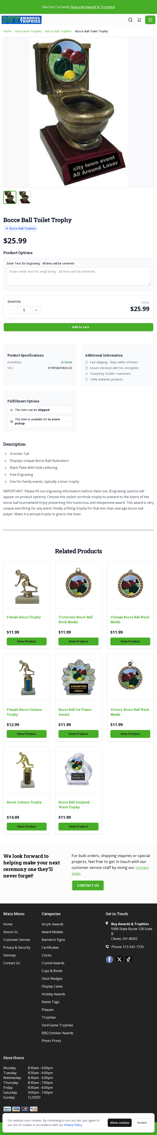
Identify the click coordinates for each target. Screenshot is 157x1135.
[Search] (130, 20)
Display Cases (52, 986)
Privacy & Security (16, 947)
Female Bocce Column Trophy (24, 712)
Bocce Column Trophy (24, 802)
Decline (142, 1123)
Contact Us (88, 885)
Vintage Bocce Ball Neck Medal (129, 619)
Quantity (14, 301)
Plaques (48, 1009)
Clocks (47, 955)
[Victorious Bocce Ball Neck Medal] (78, 584)
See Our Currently (78, 7)
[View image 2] (24, 197)
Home (7, 31)
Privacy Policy (73, 1125)
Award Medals (52, 932)
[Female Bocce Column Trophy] (26, 677)
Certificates (50, 947)
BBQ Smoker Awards (57, 1033)
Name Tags (50, 1002)
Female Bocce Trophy (24, 617)
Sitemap (9, 955)
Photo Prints (51, 1040)
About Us (10, 932)
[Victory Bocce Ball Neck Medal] (130, 677)
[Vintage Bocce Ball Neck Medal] (130, 584)
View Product (26, 641)
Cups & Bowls (52, 971)
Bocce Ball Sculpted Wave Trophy (73, 804)
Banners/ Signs (53, 939)
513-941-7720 (133, 947)
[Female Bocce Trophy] (26, 584)
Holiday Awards (53, 994)
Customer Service (16, 939)
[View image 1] (9, 197)
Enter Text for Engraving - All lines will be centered (40, 263)
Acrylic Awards (52, 924)
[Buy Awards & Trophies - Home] (64, 20)
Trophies (49, 1017)
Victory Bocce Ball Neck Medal (129, 712)
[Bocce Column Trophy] (26, 769)
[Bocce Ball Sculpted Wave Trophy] (78, 769)
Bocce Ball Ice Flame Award (74, 712)
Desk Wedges (52, 978)
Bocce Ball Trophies (58, 31)
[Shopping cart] (139, 20)
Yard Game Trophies (28, 31)
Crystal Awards (53, 963)
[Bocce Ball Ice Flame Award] (78, 677)
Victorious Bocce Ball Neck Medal (75, 619)
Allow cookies (119, 1123)
